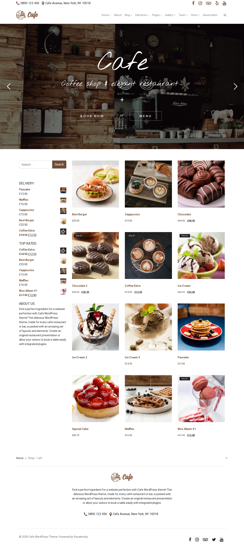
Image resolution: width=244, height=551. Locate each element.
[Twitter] (214, 540)
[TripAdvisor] (208, 3)
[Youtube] (224, 3)
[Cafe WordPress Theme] (27, 15)
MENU (146, 116)
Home (19, 458)
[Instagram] (200, 3)
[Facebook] (193, 3)
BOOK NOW (92, 116)
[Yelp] (217, 3)
